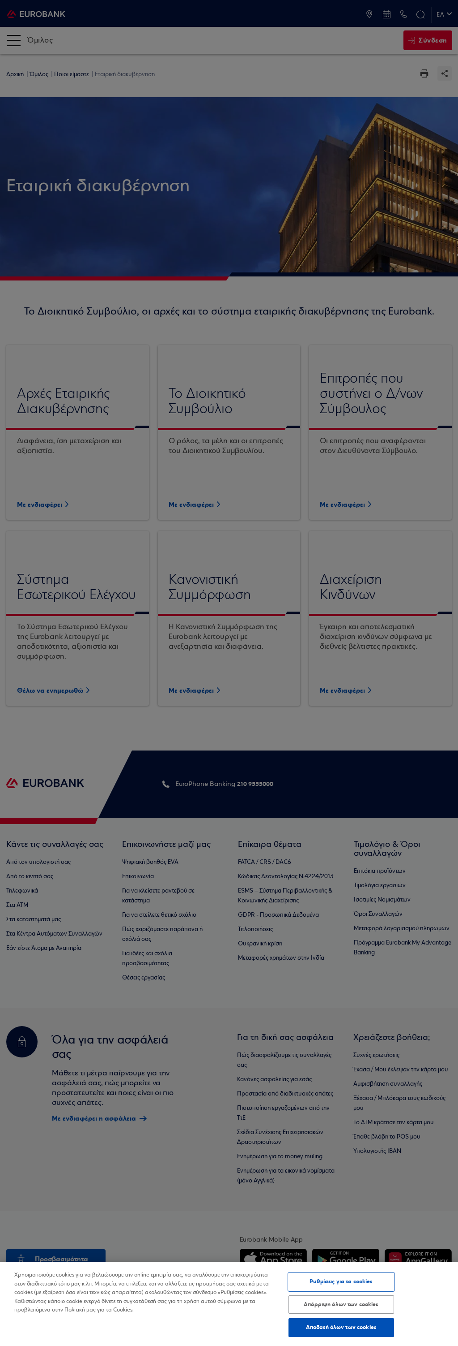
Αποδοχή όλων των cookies (341, 1327)
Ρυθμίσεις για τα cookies (341, 1281)
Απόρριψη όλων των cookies (341, 1304)
